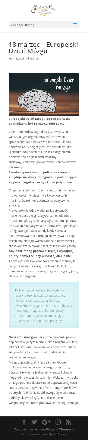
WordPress (57, 434)
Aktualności (33, 58)
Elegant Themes (59, 429)
